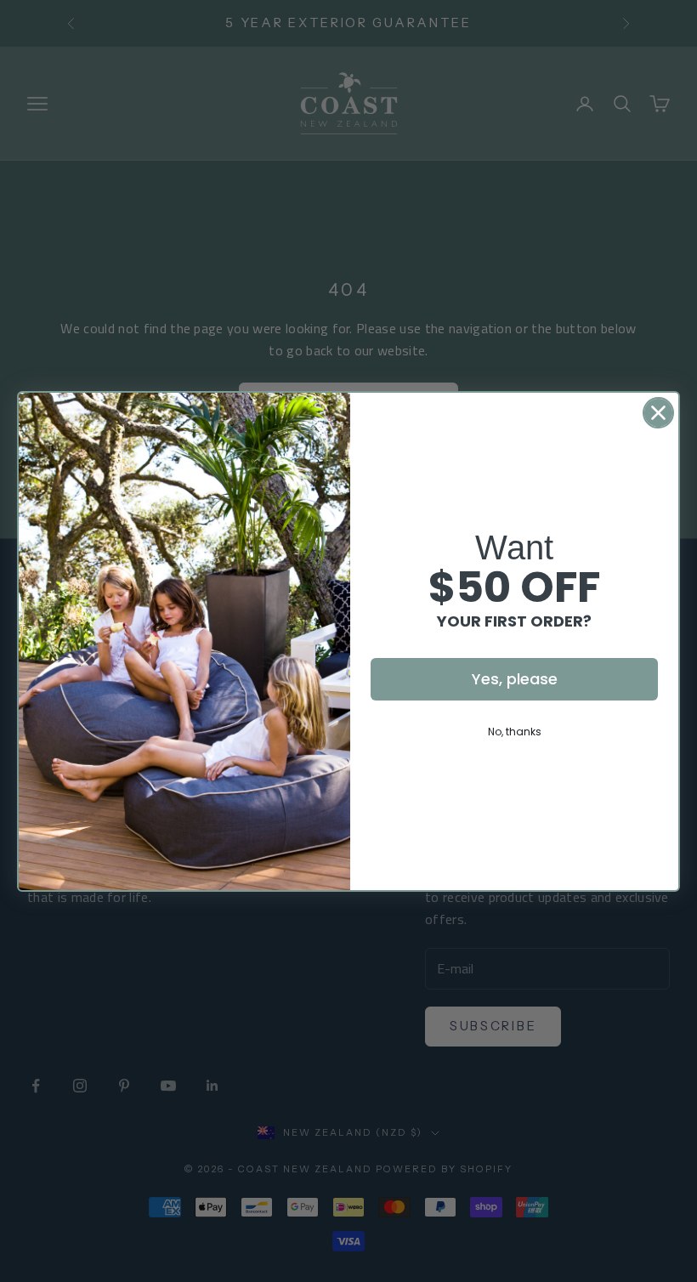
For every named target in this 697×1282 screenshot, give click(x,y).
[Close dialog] (658, 413)
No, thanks (514, 731)
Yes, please (515, 678)
